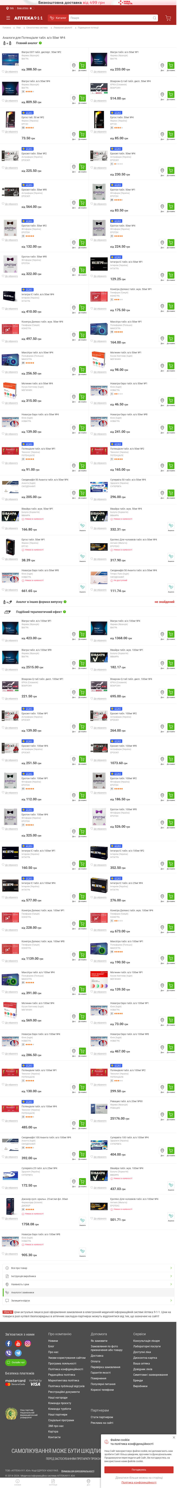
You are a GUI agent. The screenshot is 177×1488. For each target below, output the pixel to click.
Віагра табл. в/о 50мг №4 (36, 81)
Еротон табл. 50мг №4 (122, 225)
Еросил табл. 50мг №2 (34, 153)
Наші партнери (57, 1414)
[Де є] (73, 65)
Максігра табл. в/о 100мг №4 (38, 972)
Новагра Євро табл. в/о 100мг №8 (129, 1034)
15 (112, 332)
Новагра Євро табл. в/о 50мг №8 (128, 414)
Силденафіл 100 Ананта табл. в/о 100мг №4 (46, 1137)
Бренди (138, 1380)
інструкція (53, 1485)
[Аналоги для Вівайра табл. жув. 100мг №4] (170, 1185)
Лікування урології (63, 27)
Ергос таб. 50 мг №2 (33, 117)
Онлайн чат (18, 1362)
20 (112, 200)
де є (88, 1485)
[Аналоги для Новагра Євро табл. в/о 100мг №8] (82, 1251)
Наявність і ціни (20, 1284)
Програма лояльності (62, 1363)
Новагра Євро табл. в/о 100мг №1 (129, 1003)
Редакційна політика (61, 1374)
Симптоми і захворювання (150, 1374)
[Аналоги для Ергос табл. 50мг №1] (82, 556)
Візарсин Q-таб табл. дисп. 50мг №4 (130, 81)
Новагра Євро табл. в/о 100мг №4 (41, 1034)
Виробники (140, 1386)
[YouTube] (18, 1343)
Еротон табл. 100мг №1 (35, 778)
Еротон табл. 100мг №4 (35, 814)
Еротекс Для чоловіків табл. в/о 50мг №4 (133, 539)
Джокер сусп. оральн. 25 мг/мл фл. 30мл (45, 1199)
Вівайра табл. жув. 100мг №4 (126, 1168)
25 (23, 363)
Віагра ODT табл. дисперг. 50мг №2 (41, 52)
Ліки (18, 27)
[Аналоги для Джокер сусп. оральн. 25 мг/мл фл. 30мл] (82, 1220)
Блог (51, 1346)
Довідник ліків (142, 1369)
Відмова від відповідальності (77, 1471)
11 (23, 789)
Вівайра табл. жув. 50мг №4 (126, 509)
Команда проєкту (59, 1403)
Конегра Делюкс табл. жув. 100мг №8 (43, 941)
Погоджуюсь (174, 1437)
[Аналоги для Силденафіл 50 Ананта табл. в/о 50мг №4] (170, 587)
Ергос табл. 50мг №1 (33, 539)
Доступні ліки (142, 1352)
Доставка (97, 1355)
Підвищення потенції (88, 27)
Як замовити (99, 1340)
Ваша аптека (141, 1363)
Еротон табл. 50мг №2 (34, 225)
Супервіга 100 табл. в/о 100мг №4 (129, 1137)
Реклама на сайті (102, 1422)
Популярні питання (103, 1384)
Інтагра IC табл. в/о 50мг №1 (126, 262)
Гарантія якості (101, 1372)
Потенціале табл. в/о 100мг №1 (39, 1070)
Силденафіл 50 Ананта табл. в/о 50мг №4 (45, 479)
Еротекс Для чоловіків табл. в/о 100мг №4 (134, 1199)
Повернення (98, 1378)
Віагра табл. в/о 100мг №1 (37, 621)
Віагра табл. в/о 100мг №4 (125, 621)
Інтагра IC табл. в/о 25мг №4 (126, 883)
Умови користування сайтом (67, 1357)
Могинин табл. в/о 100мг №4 (38, 1003)
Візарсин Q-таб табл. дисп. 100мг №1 (42, 679)
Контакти (54, 1437)
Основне (17, 1485)
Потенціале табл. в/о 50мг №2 (127, 448)
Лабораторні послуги (147, 1346)
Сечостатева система (37, 27)
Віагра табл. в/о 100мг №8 (37, 650)
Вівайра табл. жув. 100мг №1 (126, 650)
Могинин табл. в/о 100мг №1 (126, 972)
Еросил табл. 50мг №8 (34, 189)
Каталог (61, 18)
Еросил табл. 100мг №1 (35, 713)
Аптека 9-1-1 (28, 18)
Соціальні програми (61, 1420)
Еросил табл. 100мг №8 (123, 746)
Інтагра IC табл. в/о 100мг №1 (38, 850)
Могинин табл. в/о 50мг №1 (126, 352)
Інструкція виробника (23, 1276)
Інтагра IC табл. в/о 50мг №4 (38, 294)
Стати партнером (102, 1417)
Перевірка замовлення (105, 1367)
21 (23, 982)
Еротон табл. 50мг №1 (122, 189)
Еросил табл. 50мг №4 (122, 153)
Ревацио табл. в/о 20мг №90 (126, 1101)
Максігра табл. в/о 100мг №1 (126, 941)
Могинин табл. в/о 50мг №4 (37, 383)
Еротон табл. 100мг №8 (123, 809)
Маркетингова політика (63, 1380)
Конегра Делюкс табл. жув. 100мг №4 (131, 910)
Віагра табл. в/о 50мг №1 (124, 52)
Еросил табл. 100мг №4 (35, 746)
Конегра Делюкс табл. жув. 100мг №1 (43, 910)
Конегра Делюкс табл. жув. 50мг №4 (42, 321)
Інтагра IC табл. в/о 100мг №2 (127, 850)
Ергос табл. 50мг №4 (122, 117)
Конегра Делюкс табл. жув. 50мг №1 (131, 289)
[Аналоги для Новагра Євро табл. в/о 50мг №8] (82, 587)
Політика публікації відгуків (66, 1386)
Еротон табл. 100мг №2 (123, 778)
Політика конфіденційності (65, 1369)
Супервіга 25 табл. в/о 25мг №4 (39, 1168)
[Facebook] (8, 1343)
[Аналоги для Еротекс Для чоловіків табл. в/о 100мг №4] (170, 1215)
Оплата (95, 1361)
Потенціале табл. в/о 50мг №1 (38, 448)
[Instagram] (27, 1343)
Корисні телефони (102, 1389)
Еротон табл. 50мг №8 (34, 256)
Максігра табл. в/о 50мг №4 (37, 352)
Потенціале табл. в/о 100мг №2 (128, 1070)
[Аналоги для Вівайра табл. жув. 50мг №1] (82, 525)
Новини (53, 1340)
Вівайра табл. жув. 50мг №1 (37, 509)
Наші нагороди (57, 1397)
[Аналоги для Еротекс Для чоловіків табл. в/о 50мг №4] (170, 556)
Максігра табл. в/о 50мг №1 (126, 321)
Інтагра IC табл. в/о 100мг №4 (38, 883)
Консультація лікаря (146, 1340)
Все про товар (19, 1268)
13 (23, 128)
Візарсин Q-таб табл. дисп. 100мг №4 (131, 679)
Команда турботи (59, 1408)
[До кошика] (82, 65)
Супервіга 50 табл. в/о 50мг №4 (128, 479)
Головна (7, 27)
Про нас (53, 1352)
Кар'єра (53, 1431)
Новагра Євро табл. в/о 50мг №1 (128, 383)
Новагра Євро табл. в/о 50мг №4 (40, 414)
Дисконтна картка (145, 1357)
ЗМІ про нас (56, 1426)
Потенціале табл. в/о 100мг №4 (39, 1106)
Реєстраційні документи (64, 1392)
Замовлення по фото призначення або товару (107, 1348)
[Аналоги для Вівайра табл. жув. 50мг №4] (170, 525)
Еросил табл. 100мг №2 (123, 713)
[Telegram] (18, 1353)
